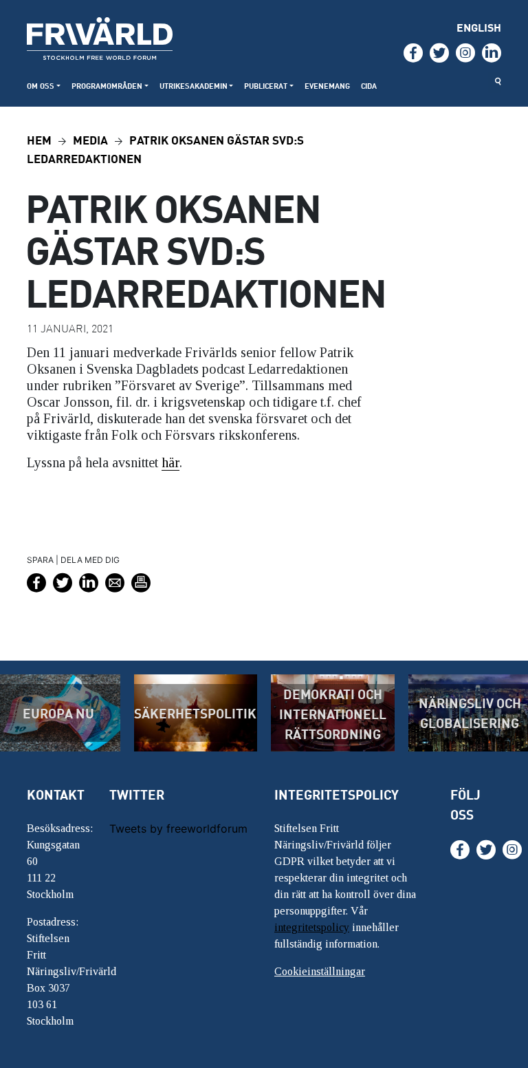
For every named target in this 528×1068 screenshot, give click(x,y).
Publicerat (265, 85)
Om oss (40, 85)
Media (90, 139)
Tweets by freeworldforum (178, 828)
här (170, 462)
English (478, 27)
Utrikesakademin (194, 85)
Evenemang (327, 85)
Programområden (107, 85)
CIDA (369, 85)
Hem (39, 139)
